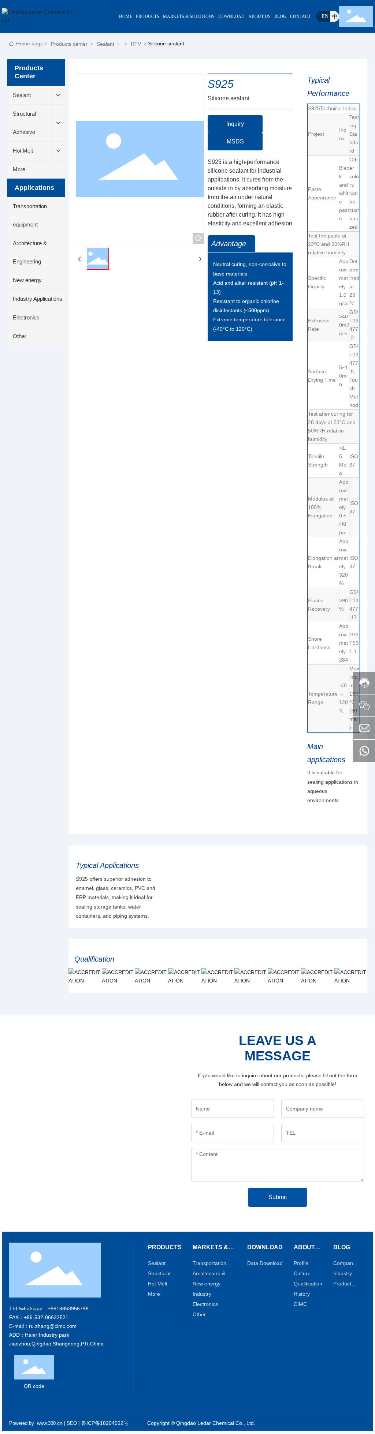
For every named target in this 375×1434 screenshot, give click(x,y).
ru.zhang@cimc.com (53, 1326)
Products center (69, 44)
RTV (136, 44)
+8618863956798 (68, 1308)
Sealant (105, 44)
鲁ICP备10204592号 (105, 1423)
